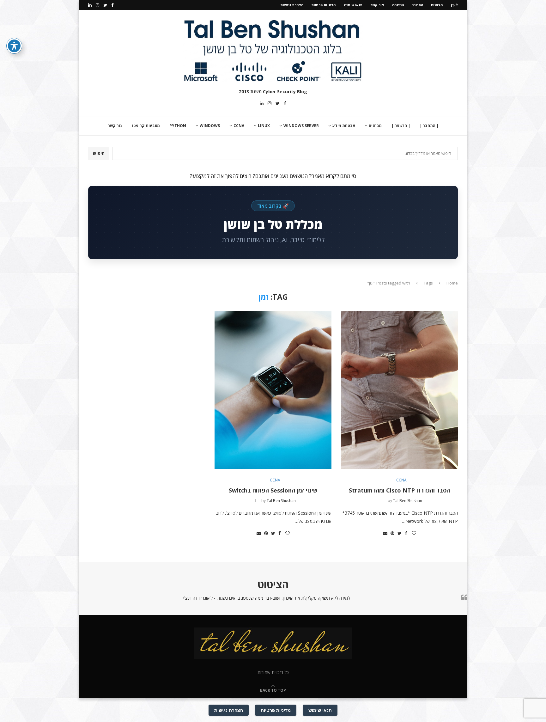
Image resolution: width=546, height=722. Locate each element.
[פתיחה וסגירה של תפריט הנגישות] (14, 45)
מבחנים (437, 5)
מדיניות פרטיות (323, 5)
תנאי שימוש (353, 5)
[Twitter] (105, 5)
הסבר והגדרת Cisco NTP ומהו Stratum (399, 490)
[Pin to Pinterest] (392, 533)
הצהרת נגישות (291, 5)
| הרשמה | (400, 125)
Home (452, 283)
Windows (210, 125)
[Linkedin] (90, 5)
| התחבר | (429, 125)
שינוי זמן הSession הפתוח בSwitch (273, 490)
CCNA (239, 125)
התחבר (417, 5)
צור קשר (377, 5)
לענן (454, 5)
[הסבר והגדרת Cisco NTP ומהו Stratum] (399, 390)
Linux (264, 125)
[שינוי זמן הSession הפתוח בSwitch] (273, 390)
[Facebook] (112, 5)
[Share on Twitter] (399, 533)
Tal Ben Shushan (407, 500)
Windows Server (301, 125)
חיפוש (99, 153)
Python (177, 125)
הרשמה (398, 5)
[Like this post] (414, 533)
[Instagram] (97, 5)
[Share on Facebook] (406, 533)
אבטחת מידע (343, 125)
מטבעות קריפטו (146, 125)
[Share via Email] (385, 533)
